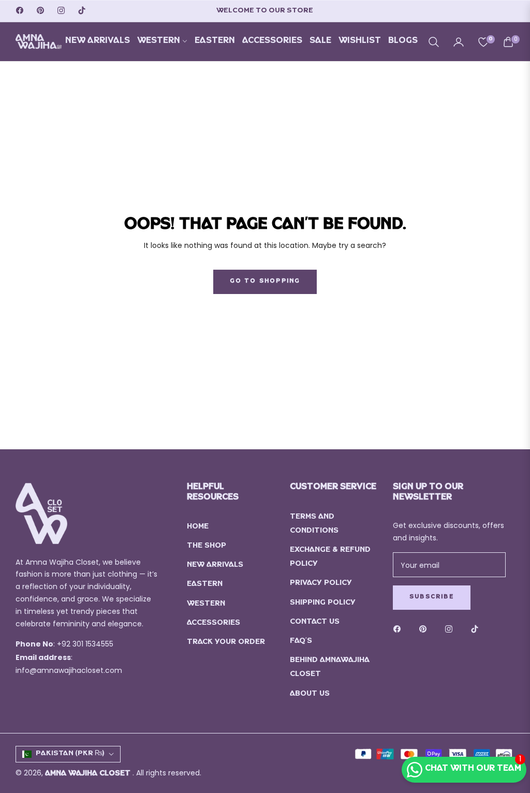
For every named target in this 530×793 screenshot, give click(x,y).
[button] (433, 42)
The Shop (206, 546)
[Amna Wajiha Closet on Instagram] (451, 629)
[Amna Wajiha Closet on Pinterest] (425, 629)
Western (206, 604)
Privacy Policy (321, 583)
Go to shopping (265, 281)
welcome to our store (264, 11)
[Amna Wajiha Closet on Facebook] (399, 629)
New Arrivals (215, 565)
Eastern (205, 584)
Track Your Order (226, 642)
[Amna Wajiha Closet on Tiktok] (477, 629)
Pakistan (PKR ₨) (70, 754)
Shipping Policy (323, 603)
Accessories (213, 623)
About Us (310, 694)
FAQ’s (301, 641)
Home (198, 527)
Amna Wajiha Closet (88, 774)
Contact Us (315, 622)
